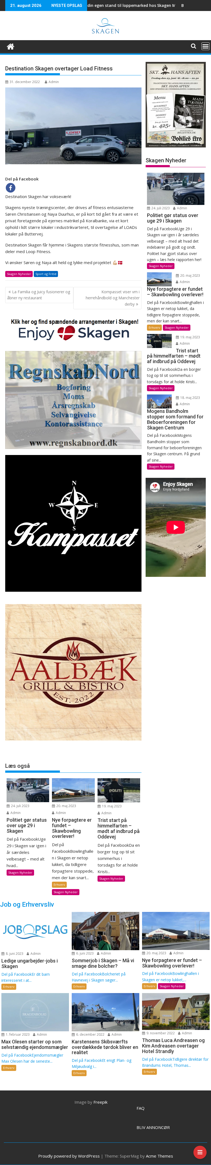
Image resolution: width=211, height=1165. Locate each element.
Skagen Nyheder (19, 274)
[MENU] (205, 46)
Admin (54, 82)
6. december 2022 (89, 1034)
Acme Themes (159, 1156)
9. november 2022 (160, 1033)
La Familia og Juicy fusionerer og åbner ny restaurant (38, 294)
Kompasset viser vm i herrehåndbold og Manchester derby (113, 298)
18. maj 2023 (189, 397)
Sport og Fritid (45, 274)
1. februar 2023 (17, 1034)
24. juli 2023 (19, 806)
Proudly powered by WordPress (69, 1156)
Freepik (100, 1102)
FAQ (141, 1108)
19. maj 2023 (111, 806)
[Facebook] (10, 188)
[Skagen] (10, 46)
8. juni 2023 (14, 953)
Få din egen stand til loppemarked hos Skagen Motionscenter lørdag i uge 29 (115, 5)
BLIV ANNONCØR (153, 1127)
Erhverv (59, 884)
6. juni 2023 (84, 953)
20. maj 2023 (65, 806)
